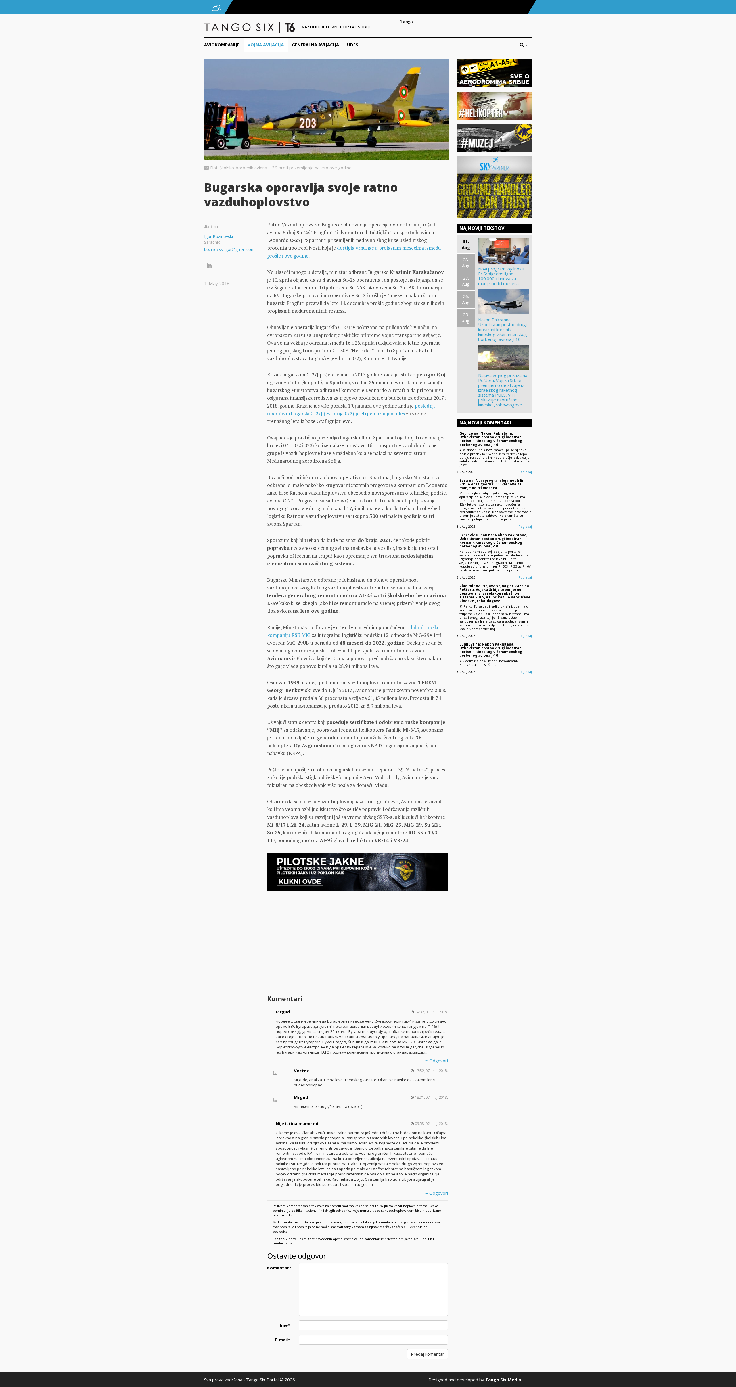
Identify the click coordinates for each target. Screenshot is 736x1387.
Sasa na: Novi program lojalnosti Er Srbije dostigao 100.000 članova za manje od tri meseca (491, 484)
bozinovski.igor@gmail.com (229, 249)
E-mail (282, 1339)
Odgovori (438, 1060)
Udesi (353, 44)
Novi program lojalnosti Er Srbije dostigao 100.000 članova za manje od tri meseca (501, 276)
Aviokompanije (221, 44)
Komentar (279, 1268)
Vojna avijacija (266, 44)
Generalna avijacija (315, 44)
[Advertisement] (357, 947)
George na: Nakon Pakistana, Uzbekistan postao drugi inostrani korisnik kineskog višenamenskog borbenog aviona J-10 (491, 439)
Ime (285, 1325)
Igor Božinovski (218, 236)
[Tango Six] (250, 27)
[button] (526, 45)
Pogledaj (525, 472)
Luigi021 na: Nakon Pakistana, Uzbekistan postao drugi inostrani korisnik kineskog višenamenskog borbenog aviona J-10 (491, 650)
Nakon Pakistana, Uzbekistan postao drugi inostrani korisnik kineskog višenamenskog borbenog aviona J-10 (502, 329)
